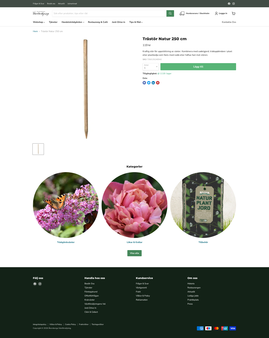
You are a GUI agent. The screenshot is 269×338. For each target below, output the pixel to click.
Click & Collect (91, 312)
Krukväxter (89, 299)
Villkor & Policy (143, 295)
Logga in (223, 13)
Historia (190, 283)
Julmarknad (72, 4)
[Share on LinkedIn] (153, 82)
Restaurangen (194, 287)
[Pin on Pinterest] (157, 82)
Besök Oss (89, 283)
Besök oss (51, 4)
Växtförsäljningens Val (94, 303)
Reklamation (142, 299)
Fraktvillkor (84, 324)
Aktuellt (61, 4)
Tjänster (53, 22)
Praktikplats (193, 299)
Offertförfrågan (91, 295)
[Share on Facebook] (144, 82)
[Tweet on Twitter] (148, 82)
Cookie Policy (70, 324)
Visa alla (134, 253)
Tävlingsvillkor (98, 324)
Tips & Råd (135, 22)
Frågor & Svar (38, 4)
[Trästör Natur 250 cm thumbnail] (38, 149)
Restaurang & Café (98, 22)
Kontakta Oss (229, 22)
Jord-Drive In (90, 308)
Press (190, 303)
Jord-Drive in (118, 22)
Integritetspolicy (39, 324)
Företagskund (90, 291)
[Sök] (170, 13)
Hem (35, 31)
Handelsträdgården (72, 22)
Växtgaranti (141, 287)
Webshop (38, 22)
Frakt (138, 291)
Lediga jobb (193, 295)
